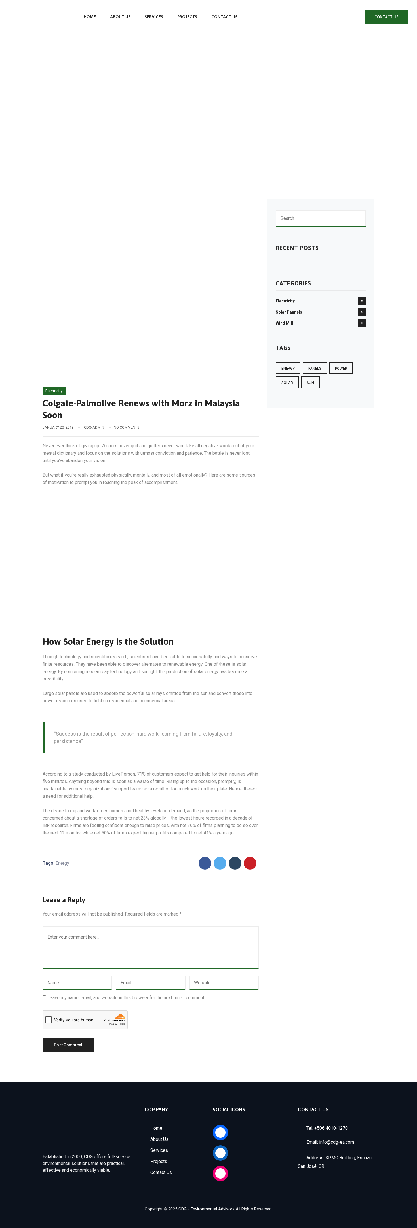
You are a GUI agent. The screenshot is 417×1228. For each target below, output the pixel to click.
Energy (62, 863)
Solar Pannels (289, 312)
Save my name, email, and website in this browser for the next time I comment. (127, 997)
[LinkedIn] (351, 17)
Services (154, 17)
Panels (314, 368)
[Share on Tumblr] (235, 863)
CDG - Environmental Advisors (206, 1209)
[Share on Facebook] (205, 863)
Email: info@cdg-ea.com (329, 1142)
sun (310, 383)
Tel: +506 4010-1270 (326, 1128)
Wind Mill (284, 323)
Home (90, 17)
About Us (120, 17)
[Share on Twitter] (220, 863)
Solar (287, 383)
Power (341, 368)
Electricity (54, 391)
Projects (187, 17)
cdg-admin (94, 427)
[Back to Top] (405, 1218)
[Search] (255, 17)
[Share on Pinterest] (250, 863)
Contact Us (224, 17)
